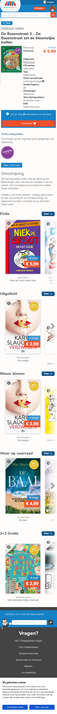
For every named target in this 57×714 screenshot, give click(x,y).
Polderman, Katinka (12, 28)
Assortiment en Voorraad (28, 660)
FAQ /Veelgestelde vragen (28, 641)
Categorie (38, 8)
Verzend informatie (28, 653)
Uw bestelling (28, 672)
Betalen (28, 666)
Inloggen (50, 2)
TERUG (8, 23)
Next (52, 252)
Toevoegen (26, 123)
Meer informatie (11, 165)
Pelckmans (29, 62)
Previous (3, 252)
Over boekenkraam (28, 647)
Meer (46, 213)
